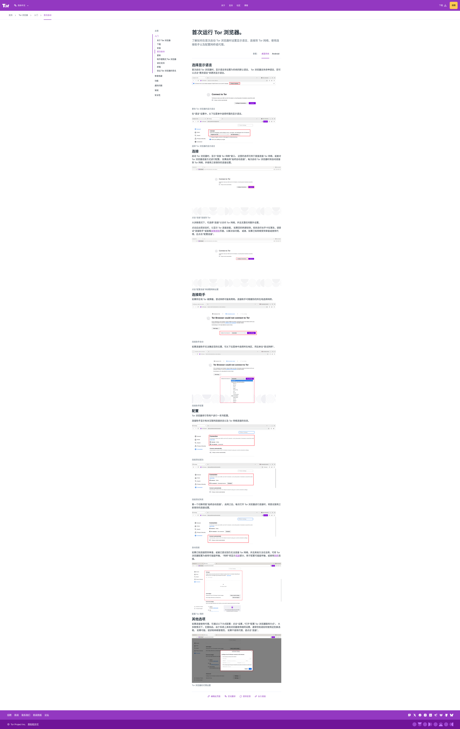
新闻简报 (37, 715)
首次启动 (161, 51)
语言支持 (161, 63)
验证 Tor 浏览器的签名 (166, 70)
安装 (159, 48)
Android (275, 53)
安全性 (157, 95)
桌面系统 (265, 53)
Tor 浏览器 (23, 15)
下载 (159, 44)
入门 (36, 15)
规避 (237, 555)
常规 (156, 90)
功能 (156, 81)
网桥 (276, 555)
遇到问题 (158, 85)
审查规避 (158, 76)
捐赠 (454, 5)
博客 (246, 5)
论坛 (47, 715)
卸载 (159, 67)
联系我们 (26, 715)
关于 (223, 5)
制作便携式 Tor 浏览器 (166, 59)
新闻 (16, 715)
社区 (238, 5)
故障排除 (215, 231)
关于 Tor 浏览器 (163, 40)
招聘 (9, 715)
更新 (159, 55)
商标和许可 (33, 724)
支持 (231, 5)
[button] (213, 696)
